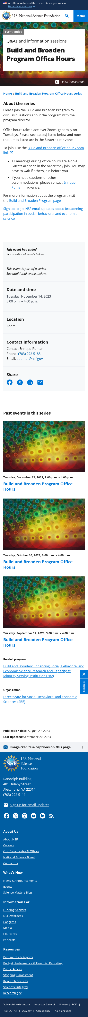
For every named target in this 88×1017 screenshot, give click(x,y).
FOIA (74, 1004)
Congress (9, 922)
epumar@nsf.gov (30, 358)
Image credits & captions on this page (40, 747)
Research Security (15, 981)
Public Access (12, 969)
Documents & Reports (18, 957)
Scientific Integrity (15, 987)
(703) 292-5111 (14, 794)
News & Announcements (20, 881)
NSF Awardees (13, 916)
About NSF (10, 839)
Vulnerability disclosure (16, 1004)
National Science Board (19, 857)
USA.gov (27, 1011)
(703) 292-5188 (29, 353)
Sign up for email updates (29, 805)
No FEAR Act (10, 1011)
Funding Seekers (14, 910)
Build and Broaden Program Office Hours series (48, 93)
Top (81, 715)
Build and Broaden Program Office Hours (38, 486)
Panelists (9, 940)
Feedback (84, 686)
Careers (8, 845)
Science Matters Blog (17, 892)
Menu (81, 16)
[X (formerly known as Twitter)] (15, 816)
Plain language (62, 1011)
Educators (10, 934)
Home (7, 93)
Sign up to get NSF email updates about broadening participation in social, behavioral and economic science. (43, 213)
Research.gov (12, 993)
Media (7, 928)
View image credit (73, 82)
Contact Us (10, 863)
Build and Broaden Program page (35, 200)
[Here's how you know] (44, 5)
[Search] (66, 16)
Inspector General (44, 1004)
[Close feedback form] (84, 674)
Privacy (63, 1004)
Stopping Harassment (18, 975)
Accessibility (43, 1011)
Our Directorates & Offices (21, 851)
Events (7, 886)
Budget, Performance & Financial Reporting (33, 963)
